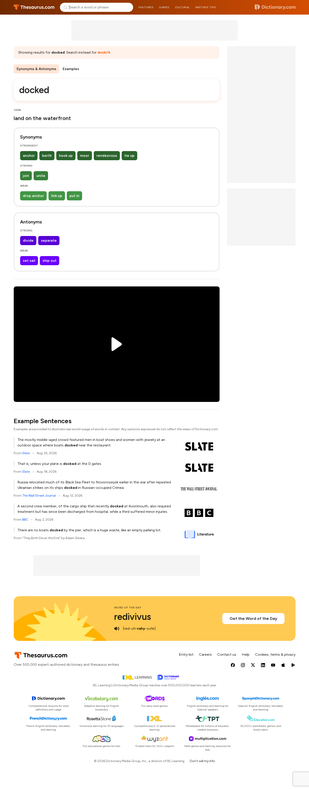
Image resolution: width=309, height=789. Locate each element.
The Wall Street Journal (39, 496)
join (26, 175)
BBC (25, 520)
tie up (129, 155)
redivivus (132, 616)
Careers (205, 654)
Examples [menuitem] (71, 69)
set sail (29, 260)
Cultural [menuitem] (182, 7)
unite (40, 175)
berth (47, 155)
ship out (49, 260)
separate (49, 240)
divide (28, 240)
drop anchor (33, 196)
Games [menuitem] (164, 7)
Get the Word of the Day (253, 618)
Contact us (226, 654)
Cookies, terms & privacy (275, 654)
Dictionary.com (275, 7)
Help (246, 654)
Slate (26, 453)
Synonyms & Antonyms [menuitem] (36, 69)
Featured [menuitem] (146, 7)
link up (56, 196)
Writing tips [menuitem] (205, 7)
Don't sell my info (202, 761)
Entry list (186, 654)
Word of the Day (127, 607)
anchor (29, 155)
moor (84, 155)
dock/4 (103, 52)
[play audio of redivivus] (117, 628)
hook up (66, 155)
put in (74, 196)
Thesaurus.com (34, 7)
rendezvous (107, 155)
